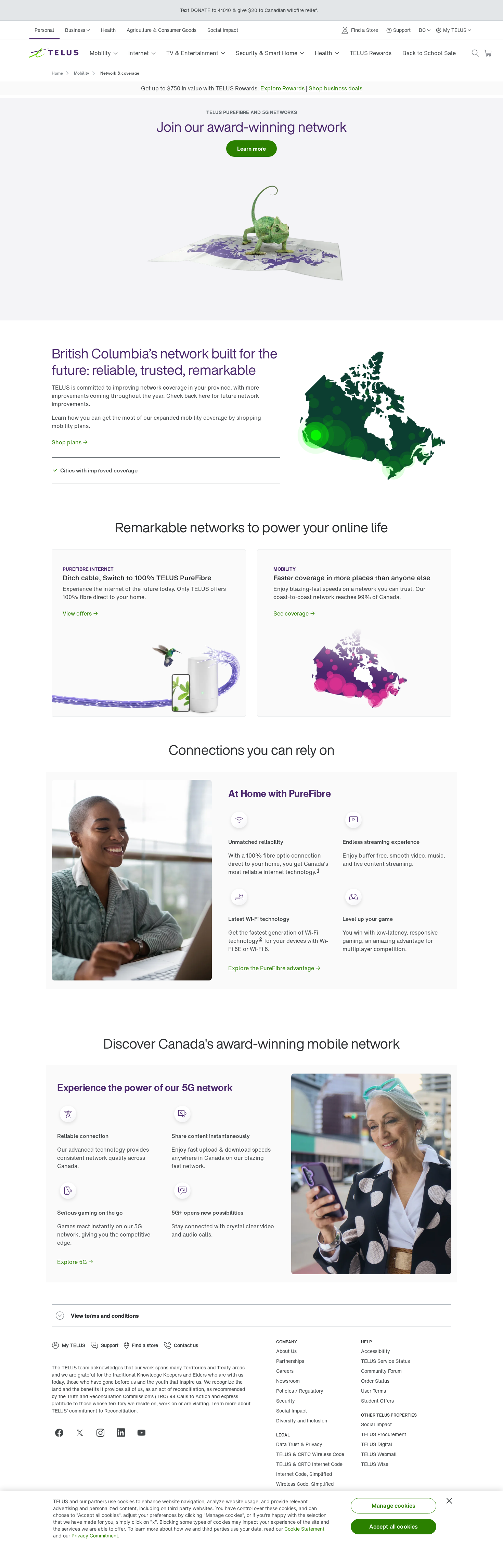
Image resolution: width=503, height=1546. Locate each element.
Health (108, 30)
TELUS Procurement (383, 1434)
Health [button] (323, 53)
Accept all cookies (393, 1526)
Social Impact (222, 30)
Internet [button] (138, 53)
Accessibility (375, 1351)
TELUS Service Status (385, 1361)
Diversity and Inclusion (301, 1420)
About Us (286, 1351)
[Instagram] (103, 1432)
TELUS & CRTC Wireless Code (310, 1454)
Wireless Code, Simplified (305, 1483)
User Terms (373, 1390)
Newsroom (288, 1380)
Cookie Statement (304, 1529)
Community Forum (381, 1370)
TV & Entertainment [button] (192, 53)
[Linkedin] (123, 1432)
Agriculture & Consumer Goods (161, 30)
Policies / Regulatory (299, 1390)
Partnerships (290, 1361)
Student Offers (377, 1400)
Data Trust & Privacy (299, 1444)
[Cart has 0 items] (487, 53)
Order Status (375, 1380)
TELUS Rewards (370, 53)
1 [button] (318, 870)
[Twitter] (82, 1432)
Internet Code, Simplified (304, 1474)
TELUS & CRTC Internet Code (309, 1464)
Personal (44, 30)
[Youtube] (144, 1432)
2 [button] (260, 938)
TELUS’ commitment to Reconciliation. (95, 1410)
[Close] (449, 1500)
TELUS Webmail (379, 1454)
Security (285, 1400)
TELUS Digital (376, 1444)
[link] (57, 72)
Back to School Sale (429, 53)
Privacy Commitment (95, 1535)
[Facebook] (62, 1432)
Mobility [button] (100, 53)
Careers (285, 1370)
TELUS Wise (374, 1464)
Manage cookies (393, 1505)
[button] (475, 53)
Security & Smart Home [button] (266, 53)
